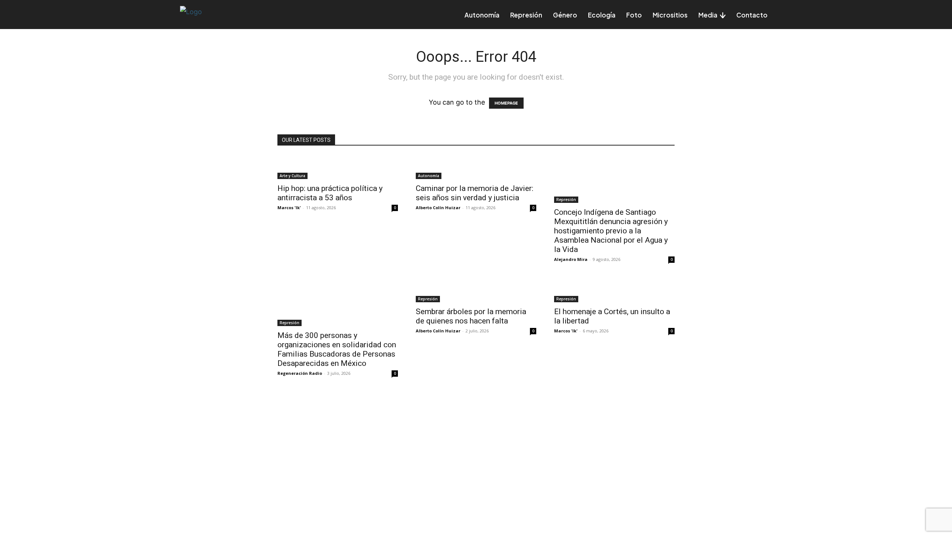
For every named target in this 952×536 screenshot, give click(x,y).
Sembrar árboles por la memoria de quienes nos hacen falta (471, 316)
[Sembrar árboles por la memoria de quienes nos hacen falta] (476, 290)
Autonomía (428, 175)
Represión (566, 199)
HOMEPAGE (506, 103)
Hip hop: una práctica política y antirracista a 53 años (330, 193)
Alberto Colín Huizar (438, 207)
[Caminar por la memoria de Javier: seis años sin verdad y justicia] (476, 167)
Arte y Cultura (292, 175)
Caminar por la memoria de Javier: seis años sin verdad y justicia (474, 193)
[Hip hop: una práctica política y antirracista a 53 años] (337, 167)
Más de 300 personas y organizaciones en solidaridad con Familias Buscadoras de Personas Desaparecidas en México (336, 349)
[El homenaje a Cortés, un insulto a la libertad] (614, 290)
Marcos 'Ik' (289, 207)
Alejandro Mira (571, 259)
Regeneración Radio (299, 373)
